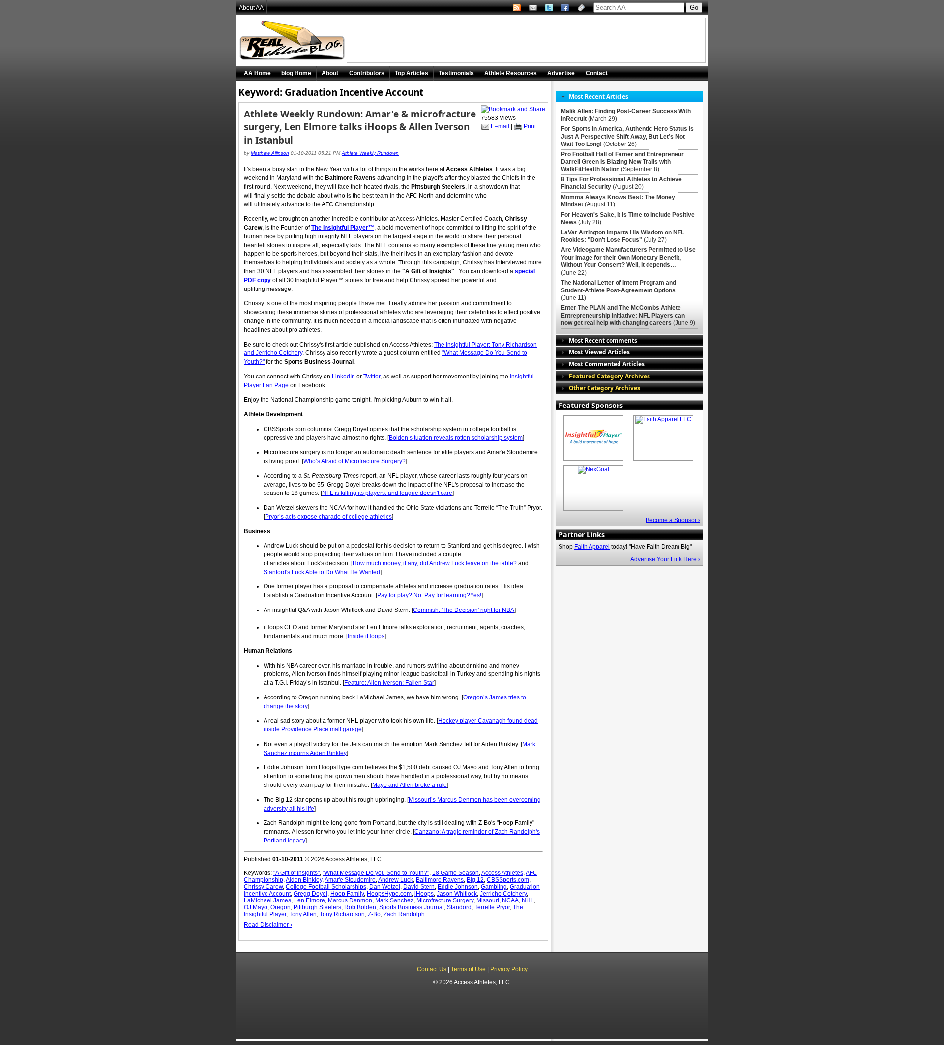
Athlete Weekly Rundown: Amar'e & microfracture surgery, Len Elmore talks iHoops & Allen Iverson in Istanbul (360, 127)
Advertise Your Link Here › (665, 559)
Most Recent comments (603, 340)
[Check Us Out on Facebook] (566, 7)
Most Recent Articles (598, 96)
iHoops (424, 893)
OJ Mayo (255, 907)
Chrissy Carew (263, 886)
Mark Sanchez (394, 900)
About (330, 73)
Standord (459, 907)
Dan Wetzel (384, 886)
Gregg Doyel (310, 893)
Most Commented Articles (607, 364)
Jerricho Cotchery (503, 893)
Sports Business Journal (411, 907)
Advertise (561, 73)
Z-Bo (374, 914)
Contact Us (431, 969)
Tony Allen (303, 914)
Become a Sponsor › (673, 520)
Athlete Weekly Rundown (370, 153)
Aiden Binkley (304, 879)
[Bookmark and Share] (513, 109)
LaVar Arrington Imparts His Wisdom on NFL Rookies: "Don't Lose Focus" (622, 236)
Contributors (366, 73)
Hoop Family (347, 893)
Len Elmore (309, 900)
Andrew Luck (395, 879)
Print (530, 126)
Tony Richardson (342, 914)
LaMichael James (267, 900)
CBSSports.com (508, 879)
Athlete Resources (510, 73)
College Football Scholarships (326, 886)
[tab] (629, 96)
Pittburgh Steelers (317, 907)
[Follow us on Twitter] (550, 7)
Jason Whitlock (457, 893)
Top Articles (411, 73)
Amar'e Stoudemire (350, 879)
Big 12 (475, 879)
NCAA (510, 900)
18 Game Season (455, 873)
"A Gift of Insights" (296, 873)
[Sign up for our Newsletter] (582, 7)
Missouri (487, 900)
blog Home (296, 73)
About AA (251, 7)
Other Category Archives (604, 388)
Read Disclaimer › (268, 924)
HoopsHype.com (389, 893)
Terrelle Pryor (492, 907)
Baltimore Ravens (440, 879)
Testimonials (456, 73)
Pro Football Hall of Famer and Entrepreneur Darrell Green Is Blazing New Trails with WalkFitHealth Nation (622, 162)
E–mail (500, 126)
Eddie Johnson (458, 886)
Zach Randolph (404, 914)
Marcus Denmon (350, 900)
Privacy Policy (509, 969)
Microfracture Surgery (444, 900)
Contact (597, 73)
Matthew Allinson (270, 153)
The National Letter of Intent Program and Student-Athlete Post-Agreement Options (618, 286)
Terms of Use (468, 969)
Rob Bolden (360, 907)
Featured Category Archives (609, 376)
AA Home (257, 73)
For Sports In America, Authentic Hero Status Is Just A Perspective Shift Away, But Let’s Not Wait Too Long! (627, 136)
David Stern (419, 886)
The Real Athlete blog (293, 40)
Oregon (280, 907)
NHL (528, 900)
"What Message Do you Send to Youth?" (376, 873)
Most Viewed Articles (599, 352)
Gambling (494, 886)
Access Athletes (502, 873)
